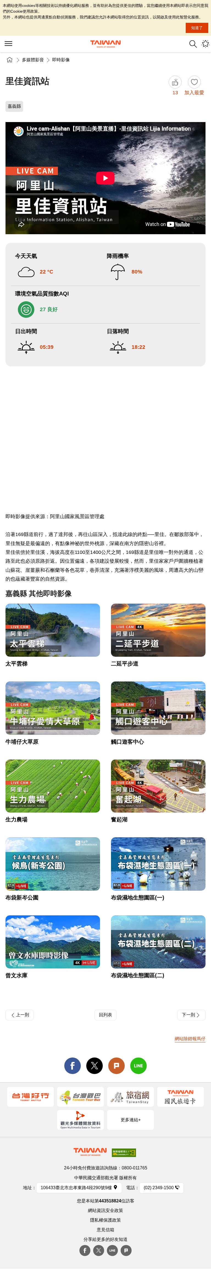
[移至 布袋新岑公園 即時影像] (52, 864)
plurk (126, 1250)
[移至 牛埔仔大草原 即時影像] (52, 708)
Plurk (116, 1066)
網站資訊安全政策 (105, 1210)
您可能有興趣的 (205, 43)
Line (112, 1250)
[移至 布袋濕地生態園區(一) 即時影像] (158, 864)
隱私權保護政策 (105, 1220)
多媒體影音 (33, 59)
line (138, 1066)
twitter (94, 1066)
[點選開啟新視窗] (30, 1097)
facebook (72, 1066)
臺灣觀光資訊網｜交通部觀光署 (105, 43)
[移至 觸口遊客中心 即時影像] (158, 708)
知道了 (197, 28)
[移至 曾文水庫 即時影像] (52, 942)
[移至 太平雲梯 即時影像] (52, 630)
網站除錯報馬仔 (190, 1038)
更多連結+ (131, 1119)
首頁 (9, 60)
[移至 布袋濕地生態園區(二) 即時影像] (158, 942)
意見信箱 (105, 1229)
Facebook (84, 1250)
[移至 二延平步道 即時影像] (158, 630)
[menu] (8, 44)
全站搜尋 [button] (193, 43)
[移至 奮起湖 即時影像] (158, 786)
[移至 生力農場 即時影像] (52, 786)
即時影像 (61, 59)
